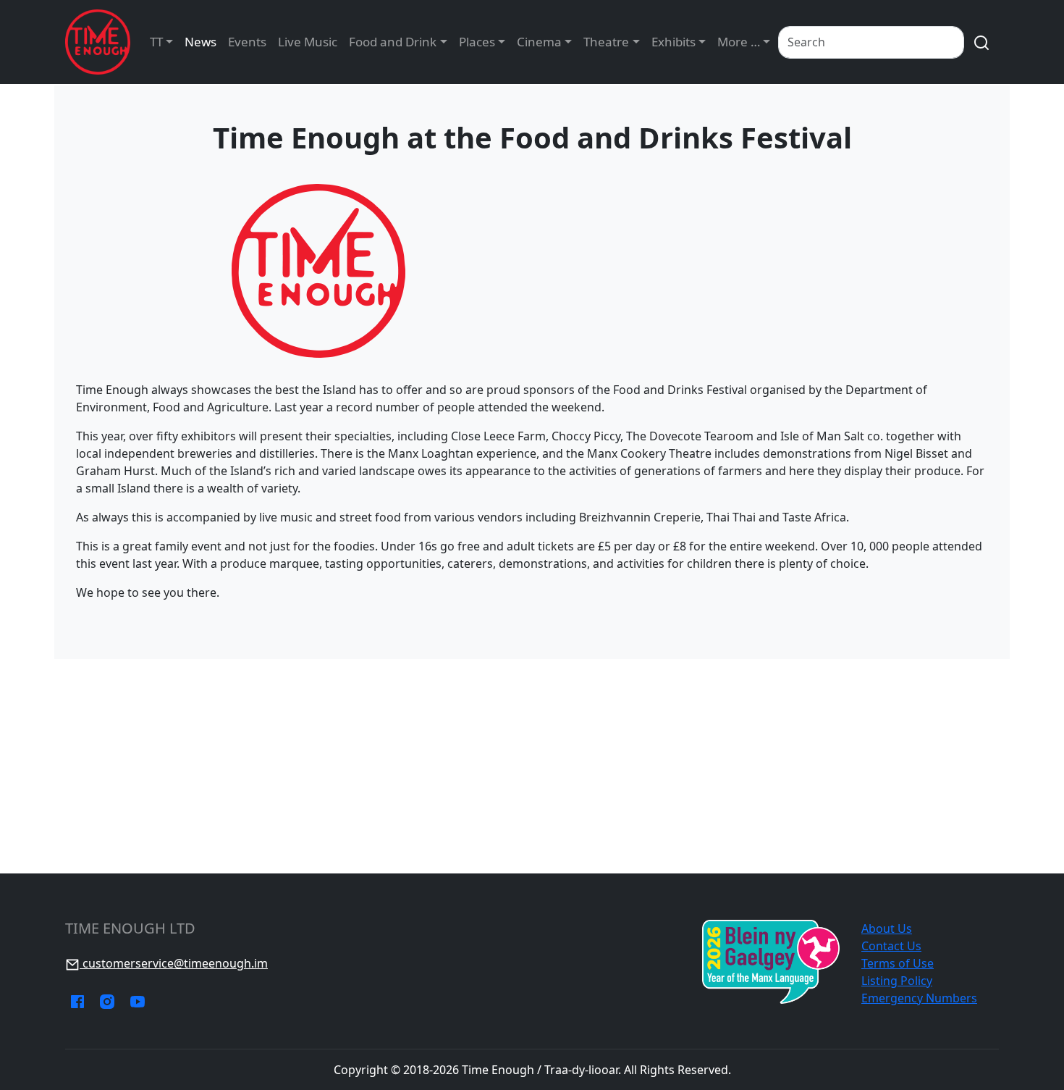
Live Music (307, 41)
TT (156, 41)
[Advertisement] (532, 766)
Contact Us (891, 946)
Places (477, 41)
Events (247, 41)
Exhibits (673, 41)
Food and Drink (392, 41)
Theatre (606, 41)
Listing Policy (896, 981)
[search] (981, 42)
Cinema (539, 41)
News (200, 41)
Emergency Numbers (919, 998)
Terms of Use (897, 963)
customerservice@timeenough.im (174, 963)
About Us (886, 928)
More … (738, 41)
